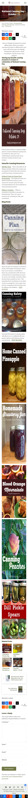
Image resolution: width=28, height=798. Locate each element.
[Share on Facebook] (3, 34)
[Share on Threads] (17, 34)
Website (4, 760)
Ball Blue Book (6, 167)
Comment (5, 722)
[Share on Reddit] (3, 38)
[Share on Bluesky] (6, 34)
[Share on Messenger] (20, 796)
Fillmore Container (8, 190)
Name (4, 744)
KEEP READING (17, 340)
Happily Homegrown (19, 789)
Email (4, 752)
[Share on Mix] (6, 38)
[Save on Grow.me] (14, 796)
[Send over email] (10, 38)
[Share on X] (13, 38)
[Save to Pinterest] (7, 796)
